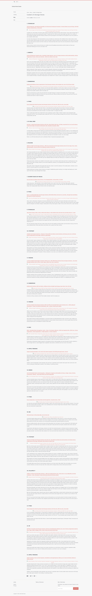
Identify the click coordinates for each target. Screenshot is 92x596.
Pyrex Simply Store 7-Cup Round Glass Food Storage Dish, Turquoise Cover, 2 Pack (43, 399)
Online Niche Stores (22, 593)
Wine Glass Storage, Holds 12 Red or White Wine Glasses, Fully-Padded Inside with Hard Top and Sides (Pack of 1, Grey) (51, 212)
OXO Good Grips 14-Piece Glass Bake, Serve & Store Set (38, 414)
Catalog (15, 14)
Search (15, 584)
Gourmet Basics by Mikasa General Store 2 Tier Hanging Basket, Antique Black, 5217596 (45, 179)
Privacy (15, 585)
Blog (14, 17)
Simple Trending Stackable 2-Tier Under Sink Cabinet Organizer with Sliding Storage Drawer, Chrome (47, 351)
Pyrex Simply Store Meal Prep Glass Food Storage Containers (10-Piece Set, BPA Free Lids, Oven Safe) (47, 104)
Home (15, 11)
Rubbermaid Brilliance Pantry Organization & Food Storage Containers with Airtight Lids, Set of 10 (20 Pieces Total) (50, 84)
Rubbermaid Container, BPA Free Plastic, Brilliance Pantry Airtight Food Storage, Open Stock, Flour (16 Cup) (49, 286)
